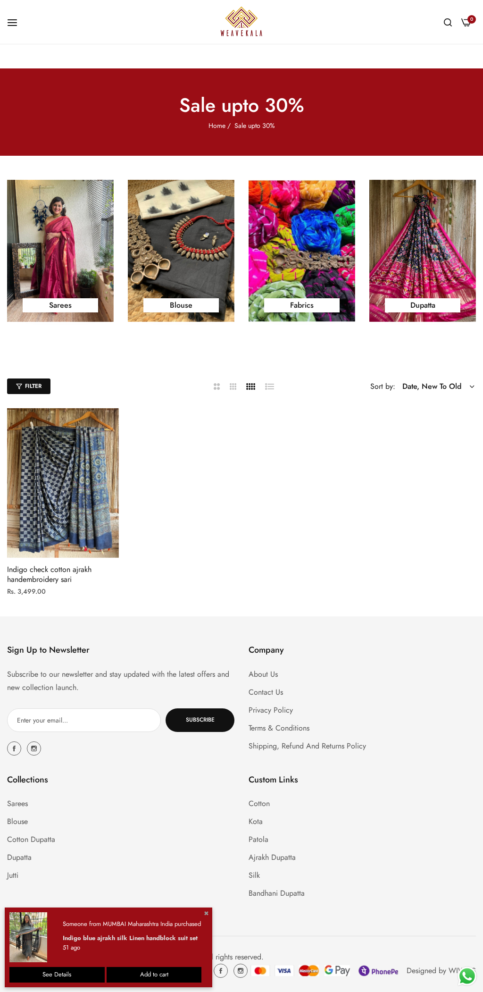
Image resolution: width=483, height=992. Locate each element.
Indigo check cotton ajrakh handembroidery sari (49, 575)
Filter (33, 386)
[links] (60, 251)
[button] (108, 426)
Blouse (17, 821)
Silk (254, 875)
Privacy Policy (271, 710)
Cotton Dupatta (31, 839)
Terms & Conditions (279, 728)
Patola (258, 839)
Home (216, 125)
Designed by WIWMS (441, 970)
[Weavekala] (241, 22)
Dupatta (19, 857)
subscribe (200, 719)
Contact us (266, 692)
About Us (263, 674)
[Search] (448, 21)
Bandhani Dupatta (277, 893)
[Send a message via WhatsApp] (467, 976)
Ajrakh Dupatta (272, 857)
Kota (256, 821)
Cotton (259, 803)
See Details (56, 974)
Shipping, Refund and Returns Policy (307, 745)
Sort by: (382, 386)
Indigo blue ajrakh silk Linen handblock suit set (130, 937)
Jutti (12, 875)
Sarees (17, 803)
